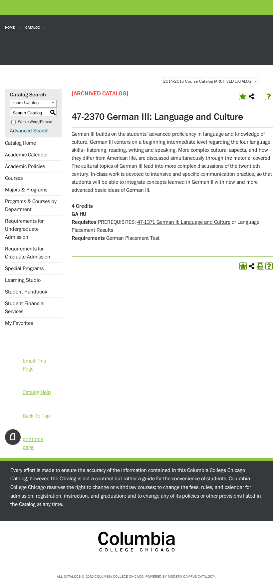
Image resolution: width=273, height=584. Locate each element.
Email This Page (34, 360)
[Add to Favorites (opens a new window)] (242, 96)
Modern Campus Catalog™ (191, 576)
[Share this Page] (251, 96)
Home (10, 27)
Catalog (32, 27)
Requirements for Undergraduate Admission (24, 229)
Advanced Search (29, 130)
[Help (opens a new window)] (268, 96)
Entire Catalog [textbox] (25, 102)
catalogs (72, 576)
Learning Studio (23, 280)
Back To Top (36, 415)
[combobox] (210, 81)
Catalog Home (20, 143)
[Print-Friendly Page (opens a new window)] (260, 266)
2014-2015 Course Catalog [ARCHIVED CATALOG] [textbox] (207, 81)
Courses (14, 178)
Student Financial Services (25, 307)
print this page (33, 439)
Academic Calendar (26, 154)
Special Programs (24, 268)
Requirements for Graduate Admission (27, 252)
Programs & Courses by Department (31, 205)
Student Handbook (26, 291)
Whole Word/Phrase (35, 121)
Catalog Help (37, 392)
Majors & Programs (26, 189)
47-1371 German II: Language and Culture (183, 222)
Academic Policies (25, 166)
